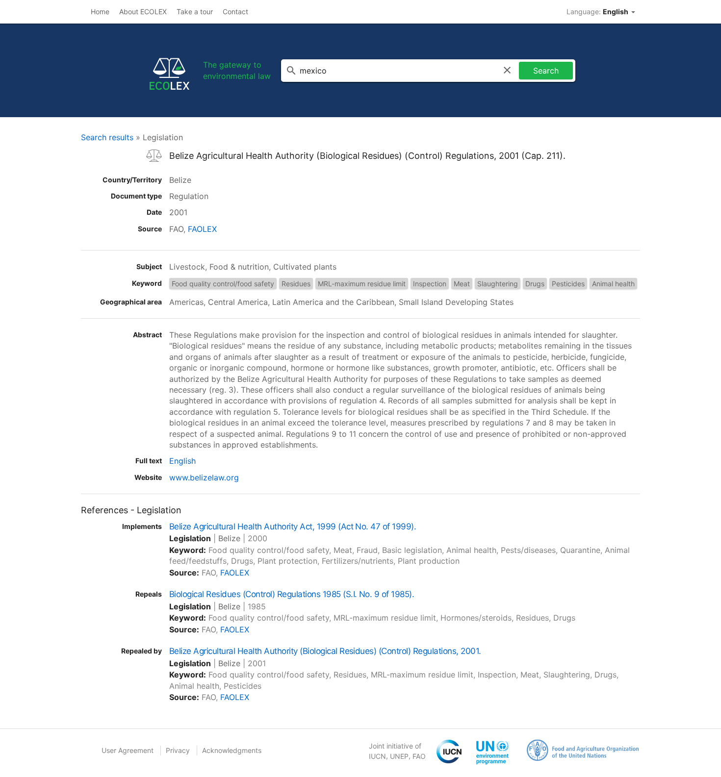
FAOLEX (202, 229)
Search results (107, 137)
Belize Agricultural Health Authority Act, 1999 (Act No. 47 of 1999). (292, 526)
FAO (419, 756)
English (182, 461)
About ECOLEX (143, 11)
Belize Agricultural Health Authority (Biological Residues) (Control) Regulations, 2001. (325, 651)
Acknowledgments (231, 750)
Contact (235, 11)
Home (100, 11)
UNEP (399, 756)
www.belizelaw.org (204, 477)
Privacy (178, 750)
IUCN (377, 756)
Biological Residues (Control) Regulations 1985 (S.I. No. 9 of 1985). (291, 594)
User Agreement (128, 750)
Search (546, 70)
